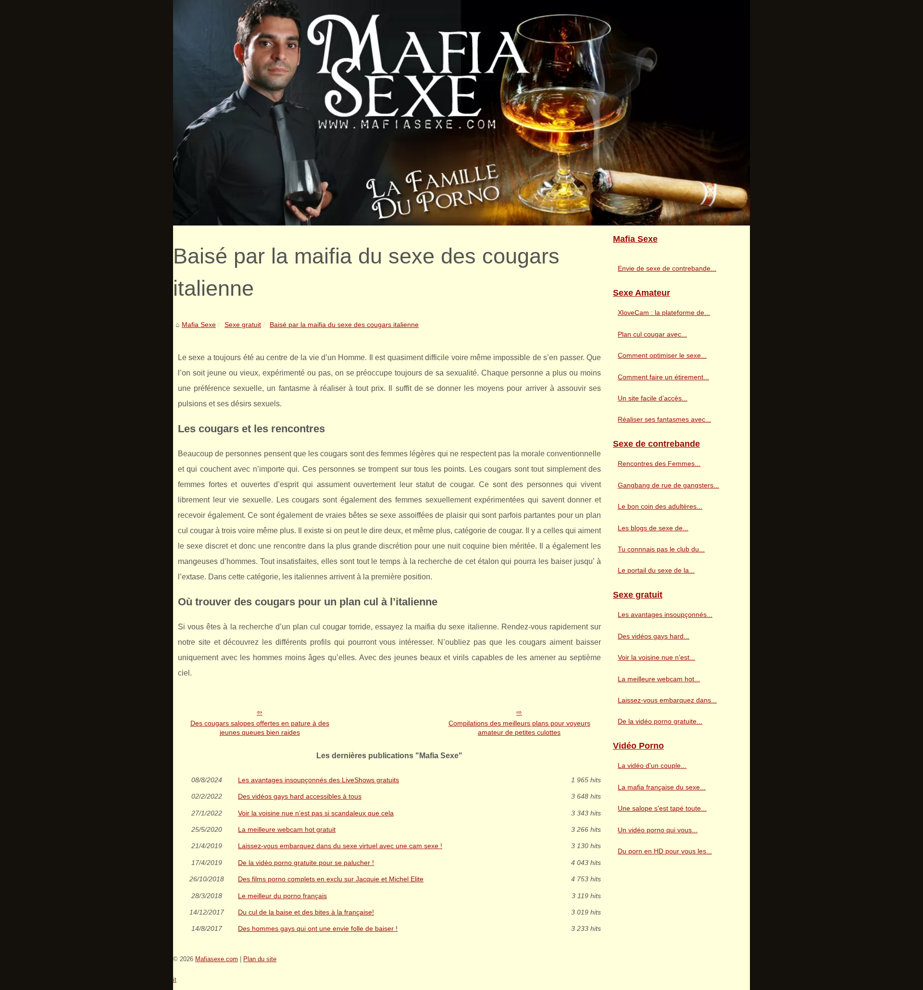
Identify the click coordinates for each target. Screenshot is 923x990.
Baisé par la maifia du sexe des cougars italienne (344, 324)
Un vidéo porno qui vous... (658, 830)
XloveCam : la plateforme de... (664, 312)
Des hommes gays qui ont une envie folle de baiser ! (318, 928)
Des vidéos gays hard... (653, 636)
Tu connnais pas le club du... (661, 549)
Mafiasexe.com (216, 959)
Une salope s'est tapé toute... (662, 808)
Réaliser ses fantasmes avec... (664, 419)
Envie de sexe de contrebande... (667, 268)
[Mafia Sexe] (461, 113)
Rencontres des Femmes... (659, 463)
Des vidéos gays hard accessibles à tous (300, 796)
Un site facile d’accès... (652, 398)
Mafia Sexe (199, 324)
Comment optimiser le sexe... (662, 355)
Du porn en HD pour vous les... (665, 851)
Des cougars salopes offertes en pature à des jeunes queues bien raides (259, 727)
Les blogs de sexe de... (653, 528)
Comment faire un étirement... (663, 377)
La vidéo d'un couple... (652, 765)
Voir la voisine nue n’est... (656, 657)
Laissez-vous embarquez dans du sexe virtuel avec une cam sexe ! (340, 845)
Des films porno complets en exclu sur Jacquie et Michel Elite (331, 879)
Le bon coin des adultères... (660, 506)
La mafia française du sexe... (662, 787)
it (174, 979)
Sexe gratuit (243, 324)
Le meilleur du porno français (282, 895)
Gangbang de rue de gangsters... (668, 485)
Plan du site (259, 959)
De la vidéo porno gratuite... (660, 721)
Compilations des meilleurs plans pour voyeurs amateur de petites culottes (519, 727)
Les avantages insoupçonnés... (665, 614)
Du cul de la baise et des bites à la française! (306, 912)
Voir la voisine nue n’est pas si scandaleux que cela (316, 813)
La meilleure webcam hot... (659, 679)
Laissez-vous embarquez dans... (667, 700)
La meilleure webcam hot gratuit (287, 829)
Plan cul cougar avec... (652, 334)
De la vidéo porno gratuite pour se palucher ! (306, 862)
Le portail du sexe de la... (656, 570)
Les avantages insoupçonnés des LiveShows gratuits (318, 780)
